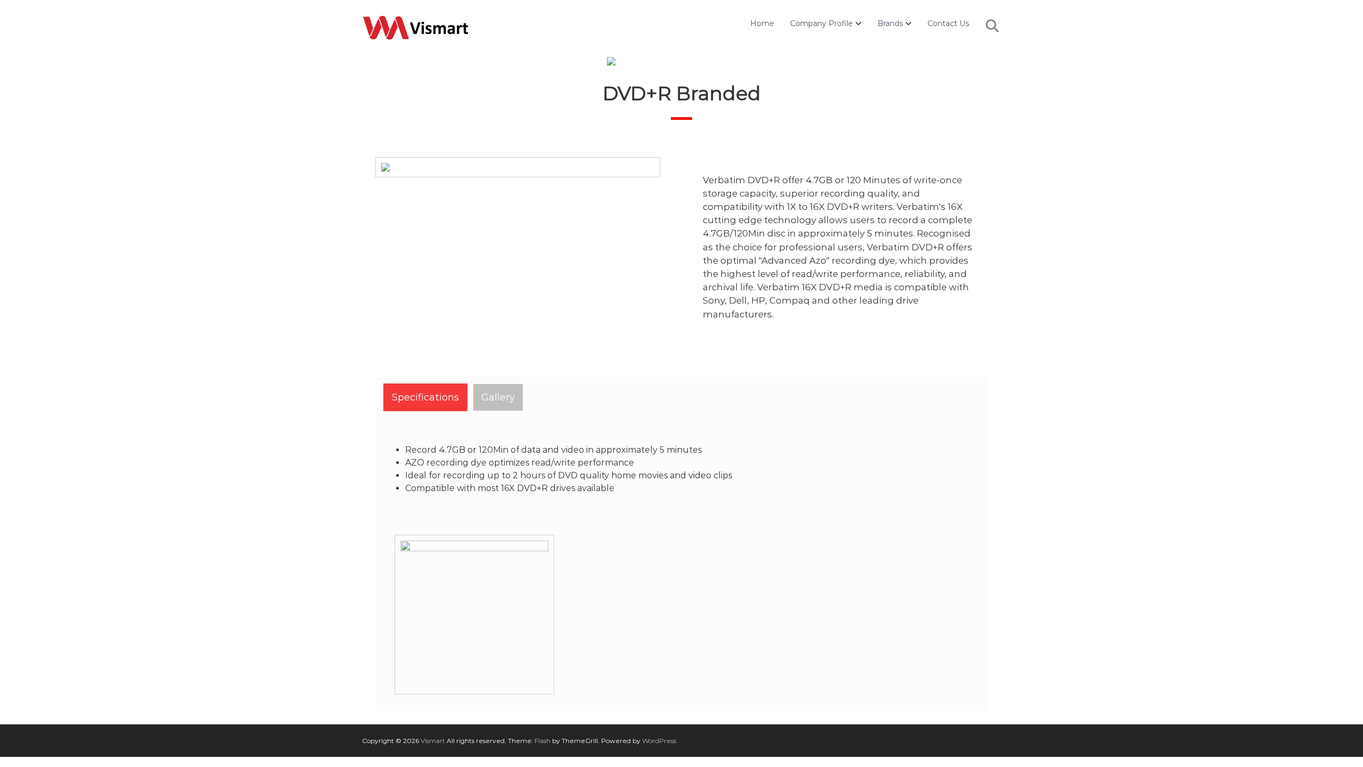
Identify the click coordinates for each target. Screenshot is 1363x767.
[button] (993, 31)
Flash (543, 741)
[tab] (425, 397)
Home (762, 23)
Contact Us (948, 23)
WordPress (659, 741)
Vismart (433, 741)
